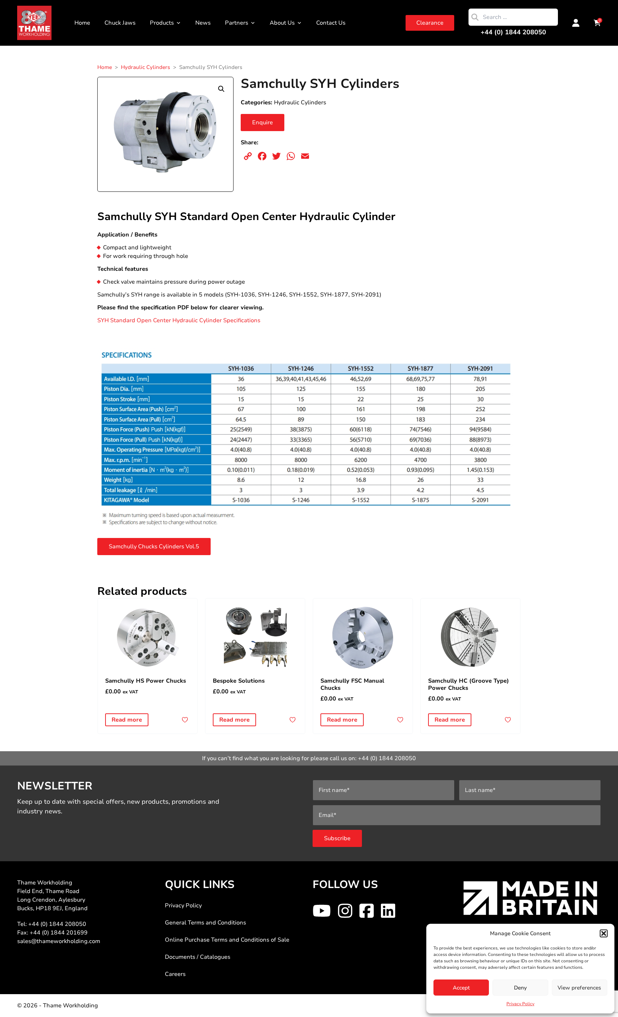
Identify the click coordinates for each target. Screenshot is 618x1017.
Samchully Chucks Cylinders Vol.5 (154, 546)
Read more (127, 720)
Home (82, 23)
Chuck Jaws (120, 23)
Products (162, 23)
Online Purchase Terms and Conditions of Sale (227, 940)
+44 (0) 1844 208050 (513, 32)
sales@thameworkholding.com (58, 941)
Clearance (429, 23)
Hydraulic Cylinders (145, 67)
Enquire (262, 122)
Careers (175, 974)
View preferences (579, 987)
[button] (603, 933)
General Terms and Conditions (205, 923)
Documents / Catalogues (197, 957)
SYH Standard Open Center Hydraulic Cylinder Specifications (178, 320)
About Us (282, 23)
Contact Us (330, 23)
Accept (461, 987)
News (203, 23)
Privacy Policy (520, 1004)
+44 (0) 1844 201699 (59, 933)
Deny (520, 987)
